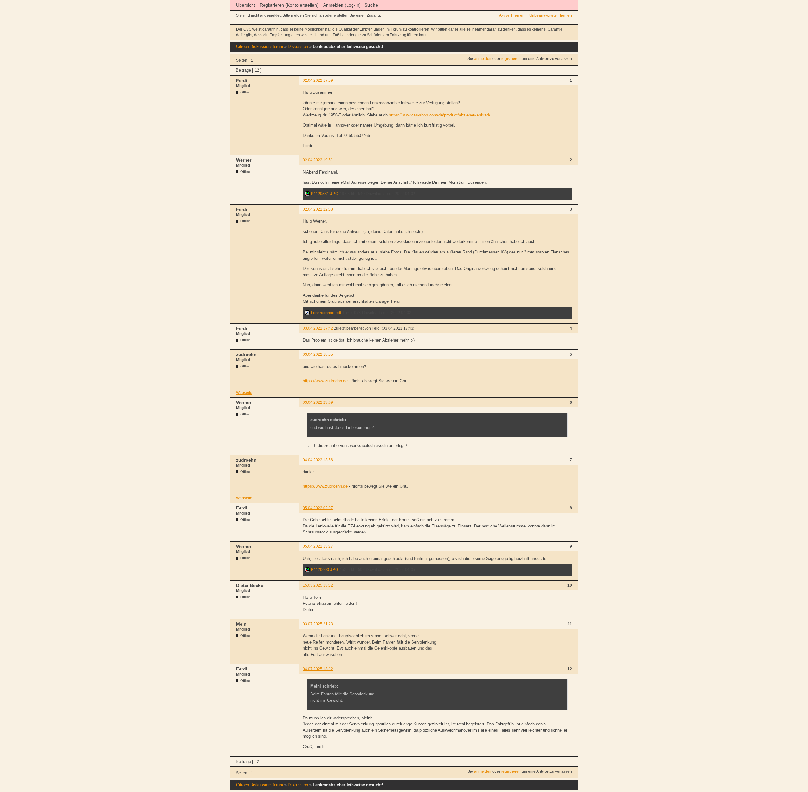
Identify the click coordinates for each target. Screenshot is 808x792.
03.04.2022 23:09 (318, 402)
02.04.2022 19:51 (318, 160)
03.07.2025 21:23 (318, 624)
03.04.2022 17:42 (318, 328)
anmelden (482, 59)
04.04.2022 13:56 (318, 460)
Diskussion (298, 46)
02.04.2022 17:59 (318, 80)
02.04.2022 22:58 (318, 209)
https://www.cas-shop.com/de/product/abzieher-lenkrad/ (439, 115)
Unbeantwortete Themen (550, 15)
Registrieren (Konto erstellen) (289, 5)
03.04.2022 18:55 (318, 354)
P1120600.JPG (324, 569)
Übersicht (245, 5)
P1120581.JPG (324, 193)
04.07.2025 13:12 (318, 669)
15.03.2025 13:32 (318, 585)
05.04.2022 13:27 (318, 546)
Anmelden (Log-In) (342, 5)
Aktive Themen (512, 15)
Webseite (244, 392)
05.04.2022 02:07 (318, 508)
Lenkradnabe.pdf (325, 312)
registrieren (511, 59)
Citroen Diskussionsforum (259, 46)
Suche (371, 5)
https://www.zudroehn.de (325, 380)
